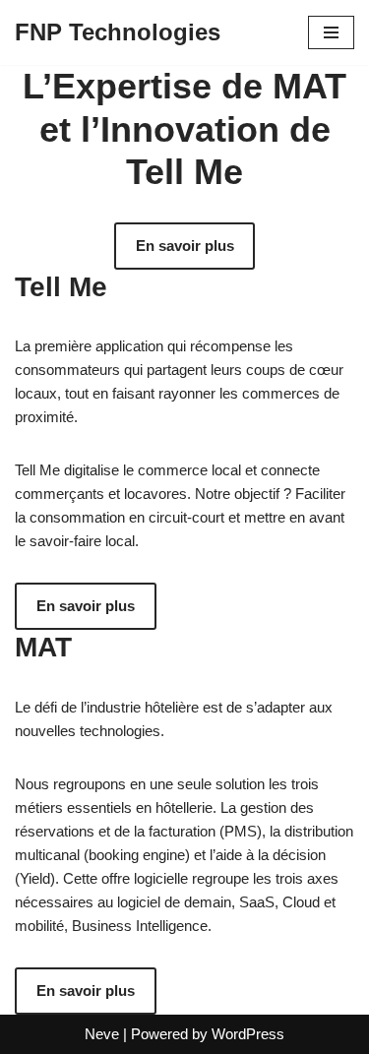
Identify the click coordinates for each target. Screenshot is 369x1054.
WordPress (248, 1033)
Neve (102, 1033)
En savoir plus (185, 245)
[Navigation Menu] (331, 32)
